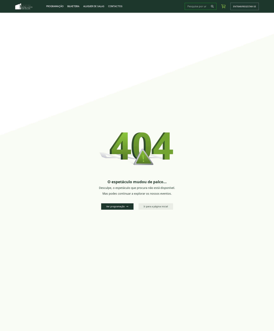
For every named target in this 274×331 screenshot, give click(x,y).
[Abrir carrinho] (223, 6)
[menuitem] (54, 6)
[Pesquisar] (212, 6)
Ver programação (115, 206)
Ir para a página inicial (156, 206)
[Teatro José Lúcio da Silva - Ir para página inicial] (29, 6)
